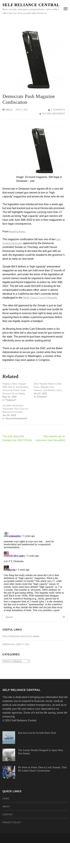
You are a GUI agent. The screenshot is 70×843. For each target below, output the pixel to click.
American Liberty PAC (15, 644)
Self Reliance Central (31, 5)
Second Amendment (53, 113)
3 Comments (58, 109)
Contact (7, 814)
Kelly (9, 109)
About (6, 806)
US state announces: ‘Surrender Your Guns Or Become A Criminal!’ (15, 408)
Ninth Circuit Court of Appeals (40, 297)
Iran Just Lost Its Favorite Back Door (37, 732)
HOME (5, 798)
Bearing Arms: (17, 231)
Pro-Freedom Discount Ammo (21, 636)
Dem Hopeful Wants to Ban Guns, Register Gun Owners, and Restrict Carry (48, 386)
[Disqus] (33, 486)
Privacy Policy (11, 822)
